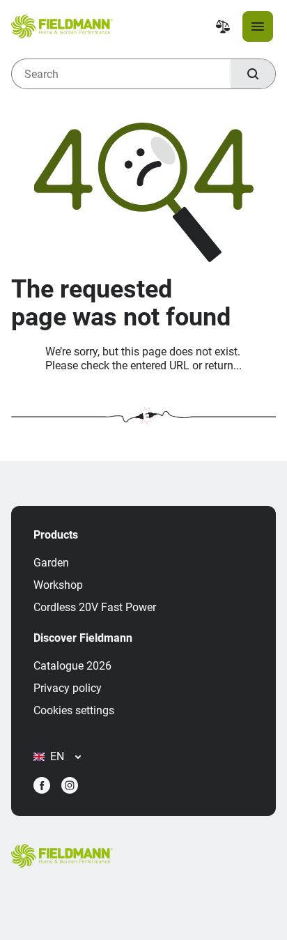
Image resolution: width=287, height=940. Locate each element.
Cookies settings (73, 710)
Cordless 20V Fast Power (94, 607)
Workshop (58, 585)
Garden (51, 562)
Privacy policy (67, 688)
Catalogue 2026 (72, 665)
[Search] (253, 73)
